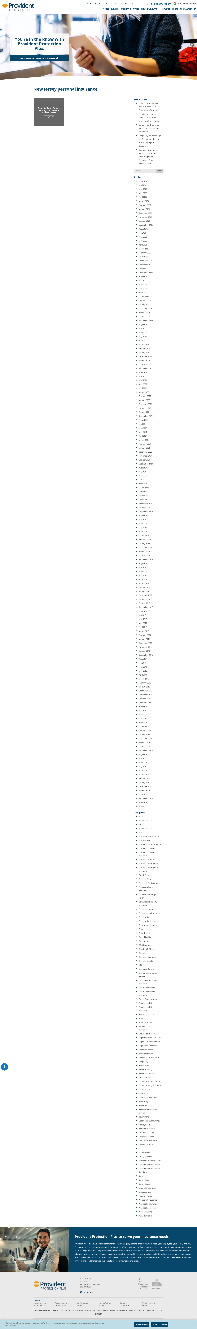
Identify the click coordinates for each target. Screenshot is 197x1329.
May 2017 (143, 623)
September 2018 (146, 559)
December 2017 (145, 595)
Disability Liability (146, 961)
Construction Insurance (149, 921)
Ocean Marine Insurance (149, 1121)
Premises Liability (146, 1136)
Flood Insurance (145, 1022)
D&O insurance (145, 945)
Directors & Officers (147, 949)
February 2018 (145, 587)
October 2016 (144, 651)
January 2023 (144, 352)
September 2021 (146, 416)
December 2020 (145, 452)
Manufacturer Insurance (149, 1081)
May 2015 (143, 718)
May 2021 (143, 432)
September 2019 (146, 511)
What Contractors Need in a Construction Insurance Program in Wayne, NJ (150, 106)
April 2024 (143, 292)
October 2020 (144, 460)
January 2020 (144, 495)
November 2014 (145, 742)
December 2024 (145, 260)
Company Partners (104, 1303)
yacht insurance (145, 1216)
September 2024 (146, 272)
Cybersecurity (144, 941)
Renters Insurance (146, 1144)
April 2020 (143, 483)
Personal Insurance (61, 1303)
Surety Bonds (144, 1184)
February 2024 (145, 300)
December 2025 (145, 213)
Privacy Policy (124, 1305)
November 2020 (145, 456)
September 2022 (146, 368)
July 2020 (142, 472)
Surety (141, 1176)
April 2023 (143, 340)
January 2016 (144, 687)
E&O (140, 965)
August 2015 (144, 706)
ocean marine (144, 1117)
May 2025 (143, 241)
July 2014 (142, 758)
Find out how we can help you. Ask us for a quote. (37, 58)
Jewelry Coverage (146, 1069)
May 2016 (143, 671)
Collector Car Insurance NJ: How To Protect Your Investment (149, 128)
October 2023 (144, 316)
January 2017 (144, 639)
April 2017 (143, 627)
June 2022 (143, 380)
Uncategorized (145, 1192)
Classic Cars (144, 875)
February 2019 (145, 539)
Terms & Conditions (148, 1303)
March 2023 (144, 344)
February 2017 (145, 635)
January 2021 (144, 448)
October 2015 (144, 698)
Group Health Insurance (149, 1034)
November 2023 (145, 312)
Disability (143, 953)
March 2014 (144, 774)
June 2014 (143, 762)
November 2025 (145, 217)
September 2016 (146, 655)
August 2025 (144, 229)
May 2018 (143, 575)
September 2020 (146, 464)
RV (140, 1148)
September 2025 (146, 225)
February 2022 (145, 396)
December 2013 (145, 786)
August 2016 (144, 659)
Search (159, 171)
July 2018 (142, 567)
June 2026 (143, 189)
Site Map (144, 1305)
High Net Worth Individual (150, 1038)
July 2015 (142, 710)
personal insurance (147, 1129)
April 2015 (143, 722)
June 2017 (143, 619)
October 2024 (144, 268)
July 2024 (142, 280)
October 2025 (144, 221)
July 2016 (142, 663)
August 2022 (144, 372)
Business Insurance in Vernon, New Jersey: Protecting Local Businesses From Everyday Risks (148, 157)
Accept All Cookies (160, 1324)
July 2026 (142, 185)
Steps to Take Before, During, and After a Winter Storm (49, 110)
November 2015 (145, 695)
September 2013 (146, 798)
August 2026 (144, 181)
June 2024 (143, 284)
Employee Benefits (147, 969)
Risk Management (82, 1303)
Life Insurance (145, 1077)
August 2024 (144, 276)
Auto (141, 816)
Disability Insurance (147, 957)
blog (141, 824)
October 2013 (144, 794)
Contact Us (123, 1303)
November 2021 (145, 408)
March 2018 (144, 583)
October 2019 (144, 507)
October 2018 (144, 555)
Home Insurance (146, 1049)
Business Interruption (148, 863)
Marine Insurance (146, 1089)
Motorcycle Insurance (148, 1097)
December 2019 (145, 499)
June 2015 (143, 714)
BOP (141, 832)
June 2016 (143, 667)
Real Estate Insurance (148, 1140)
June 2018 (143, 571)
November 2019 (145, 503)
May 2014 (143, 766)
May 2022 (143, 384)
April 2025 (143, 245)
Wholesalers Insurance (148, 1208)
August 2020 (144, 468)
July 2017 (142, 615)
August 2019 (144, 515)
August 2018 (144, 563)
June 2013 (143, 806)
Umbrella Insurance (147, 1188)
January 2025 (144, 257)
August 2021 (144, 420)
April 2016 (143, 675)
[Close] (193, 1323)
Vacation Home (145, 1196)
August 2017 (144, 611)
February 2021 (145, 444)
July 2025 (142, 233)
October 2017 (144, 603)
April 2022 (143, 388)
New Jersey (143, 1101)
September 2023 (146, 320)
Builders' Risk (144, 840)
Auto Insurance (145, 820)
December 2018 (145, 547)
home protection (146, 1053)
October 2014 (144, 746)
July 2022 (142, 376)
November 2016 (145, 647)
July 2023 (142, 328)
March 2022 (144, 392)
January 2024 (144, 304)
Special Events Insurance (149, 1164)
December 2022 (145, 356)
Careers (101, 1305)
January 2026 (144, 209)
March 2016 (144, 679)
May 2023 (143, 336)
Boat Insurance (145, 828)
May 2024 (143, 288)
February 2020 (145, 491)
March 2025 (144, 249)
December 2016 (145, 643)
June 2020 (143, 476)
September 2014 (146, 750)
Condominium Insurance (149, 913)
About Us (80, 1305)
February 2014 (145, 778)
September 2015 (146, 702)
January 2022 (144, 400)
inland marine (144, 1065)
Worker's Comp (145, 1212)
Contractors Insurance (148, 925)
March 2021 (144, 440)
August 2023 (144, 324)
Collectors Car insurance (149, 883)
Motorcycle (143, 1093)
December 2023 (145, 308)
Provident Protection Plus (150, 1160)
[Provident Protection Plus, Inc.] (18, 6)
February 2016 (145, 683)
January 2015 (144, 734)
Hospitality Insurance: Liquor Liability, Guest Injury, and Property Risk (149, 117)
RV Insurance (144, 1152)
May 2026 (143, 193)
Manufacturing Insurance (150, 1085)
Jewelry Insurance (146, 1073)
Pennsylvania (144, 1125)
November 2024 (145, 264)
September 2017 (146, 607)
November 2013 (145, 790)
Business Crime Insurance (150, 844)
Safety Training (145, 1156)
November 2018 (145, 551)
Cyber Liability (145, 937)
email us (187, 1257)
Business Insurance (147, 859)
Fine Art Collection (146, 1014)
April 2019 (143, 531)
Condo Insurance (146, 909)
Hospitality (143, 1061)
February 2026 (145, 205)
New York (143, 1105)
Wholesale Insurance (148, 1204)
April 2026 (143, 197)
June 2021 (143, 428)
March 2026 (144, 201)
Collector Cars (145, 879)
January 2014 (144, 782)
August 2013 (144, 802)
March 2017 (144, 631)
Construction (144, 917)
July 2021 (142, 424)
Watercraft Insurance (148, 1200)
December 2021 (145, 404)
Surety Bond (144, 1180)
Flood (141, 1018)
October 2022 (144, 364)
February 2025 (145, 253)
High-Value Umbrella (148, 1045)
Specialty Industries (40, 1305)
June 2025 (143, 237)
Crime (141, 929)
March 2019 (144, 535)
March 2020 (144, 487)
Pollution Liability (146, 1133)
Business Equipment (147, 848)
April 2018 (143, 579)
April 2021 (143, 436)
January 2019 (144, 543)
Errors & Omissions (147, 987)
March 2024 (144, 296)
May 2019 (143, 527)
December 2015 (145, 691)
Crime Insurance (146, 933)
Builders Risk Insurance (149, 836)
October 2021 (144, 412)
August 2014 (144, 754)
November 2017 (145, 599)
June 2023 (143, 332)
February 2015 (145, 730)
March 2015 (144, 726)
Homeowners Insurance (149, 1057)
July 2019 (142, 519)
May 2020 (143, 479)
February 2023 (145, 348)
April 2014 (143, 770)
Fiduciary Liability (146, 1003)
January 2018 (144, 591)
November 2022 (145, 360)
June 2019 (143, 523)
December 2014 (145, 738)
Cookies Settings (141, 1324)
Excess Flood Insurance (148, 999)
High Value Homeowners (149, 1041)
